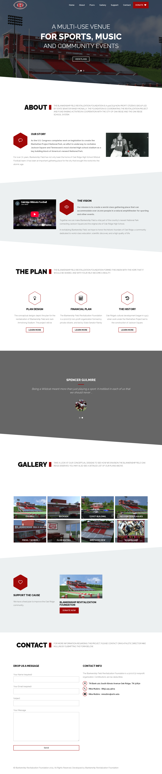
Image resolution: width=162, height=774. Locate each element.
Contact (127, 5)
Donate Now (69, 610)
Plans (92, 5)
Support (114, 5)
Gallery (102, 5)
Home (71, 5)
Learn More (35, 330)
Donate (139, 5)
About (82, 5)
